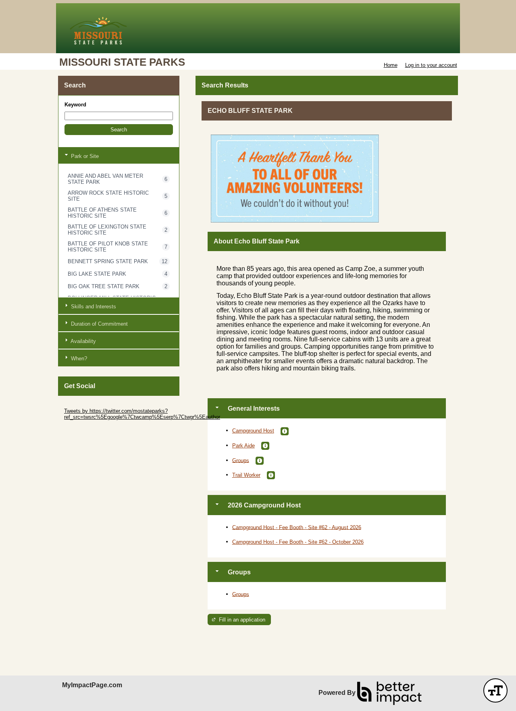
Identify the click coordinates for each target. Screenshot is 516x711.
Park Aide (243, 446)
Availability (82, 341)
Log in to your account (431, 65)
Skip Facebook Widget (90, 429)
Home (390, 65)
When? (78, 359)
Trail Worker (246, 475)
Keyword (75, 105)
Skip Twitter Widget (86, 405)
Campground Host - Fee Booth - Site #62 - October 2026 (298, 542)
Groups (240, 460)
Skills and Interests (92, 307)
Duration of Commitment (98, 324)
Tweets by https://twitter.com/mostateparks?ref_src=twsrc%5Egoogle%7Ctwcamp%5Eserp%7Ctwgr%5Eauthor (142, 414)
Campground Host (253, 431)
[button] (118, 129)
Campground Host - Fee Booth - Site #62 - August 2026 (296, 527)
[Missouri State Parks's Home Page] (258, 28)
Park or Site (84, 156)
